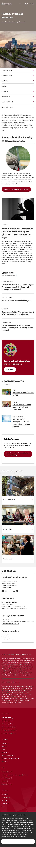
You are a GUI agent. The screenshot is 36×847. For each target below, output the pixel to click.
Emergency (8, 730)
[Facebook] (3, 591)
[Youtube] (17, 591)
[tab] (7, 471)
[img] (6, 3)
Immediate (8, 733)
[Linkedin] (14, 591)
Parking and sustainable (14, 775)
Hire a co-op (8, 727)
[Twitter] (6, 591)
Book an (6, 784)
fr (21, 3)
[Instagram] (10, 591)
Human (7, 755)
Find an (6, 724)
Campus (6, 772)
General (6, 721)
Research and (9, 758)
